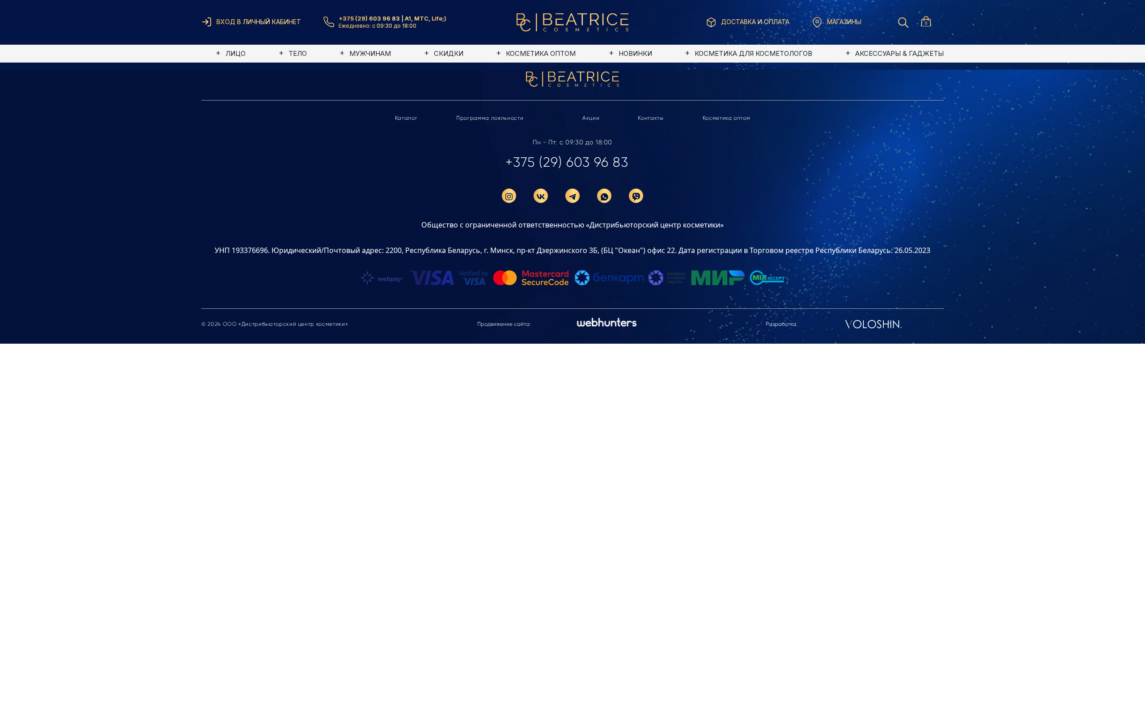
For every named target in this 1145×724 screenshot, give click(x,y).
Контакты (650, 118)
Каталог (406, 118)
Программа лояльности (489, 118)
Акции (590, 118)
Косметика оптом (727, 118)
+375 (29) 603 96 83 (566, 162)
